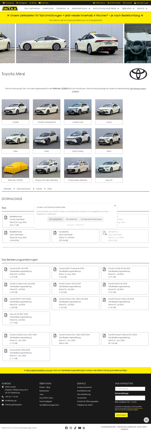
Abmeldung (121, 410)
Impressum (124, 429)
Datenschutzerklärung (134, 408)
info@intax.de (10, 401)
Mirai (49, 189)
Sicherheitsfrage (122, 393)
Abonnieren (121, 415)
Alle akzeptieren (55, 219)
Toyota (39, 189)
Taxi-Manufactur (24, 189)
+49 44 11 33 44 (11, 397)
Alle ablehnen (71, 219)
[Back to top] (146, 420)
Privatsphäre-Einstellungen (91, 219)
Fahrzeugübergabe (13, 404)
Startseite (7, 189)
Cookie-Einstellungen (108, 426)
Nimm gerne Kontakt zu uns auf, (39, 370)
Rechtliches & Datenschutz (127, 426)
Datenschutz (80, 225)
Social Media (141, 426)
